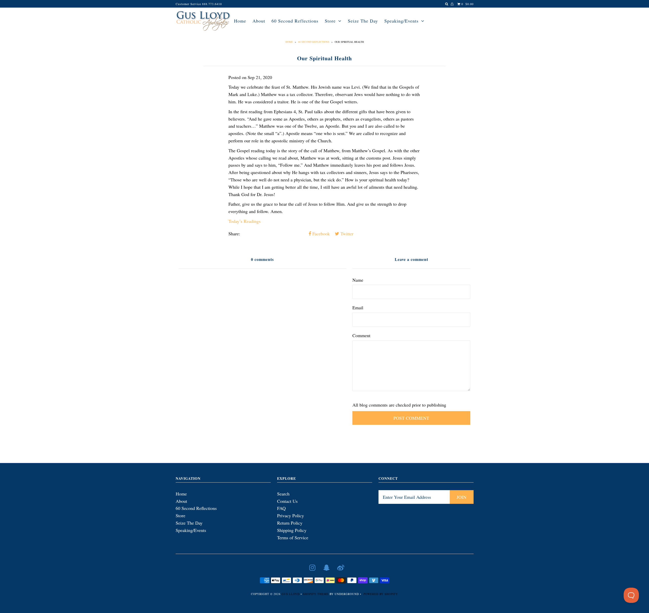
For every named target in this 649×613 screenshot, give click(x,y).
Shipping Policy (292, 530)
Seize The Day (363, 21)
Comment (361, 335)
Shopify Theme (316, 594)
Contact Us (287, 501)
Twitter (346, 234)
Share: (234, 234)
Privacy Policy (290, 515)
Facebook (320, 234)
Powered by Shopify (381, 594)
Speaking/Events (401, 21)
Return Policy (289, 523)
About (259, 21)
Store (330, 21)
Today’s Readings (244, 221)
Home (240, 21)
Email (357, 307)
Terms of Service (292, 537)
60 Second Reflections (295, 21)
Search (283, 494)
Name (357, 280)
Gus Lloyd (291, 594)
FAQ (281, 508)
